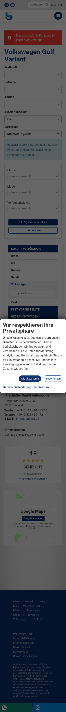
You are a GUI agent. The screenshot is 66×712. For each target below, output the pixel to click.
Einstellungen (53, 378)
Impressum (41, 387)
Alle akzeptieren (30, 378)
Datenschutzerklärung (17, 387)
